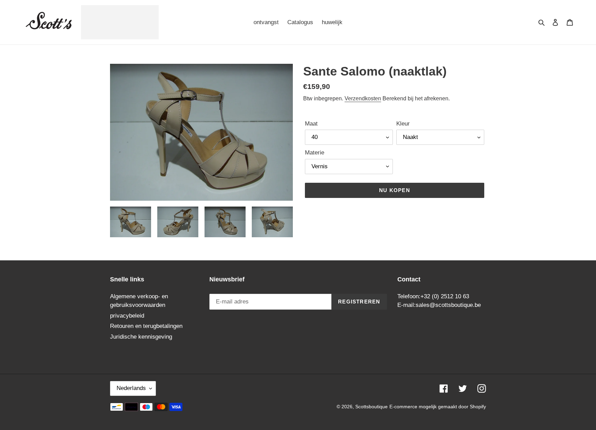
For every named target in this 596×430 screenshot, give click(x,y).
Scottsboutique (371, 406)
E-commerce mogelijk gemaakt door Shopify (437, 406)
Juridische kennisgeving (141, 336)
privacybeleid (127, 315)
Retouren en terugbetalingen (146, 326)
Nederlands (131, 388)
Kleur (403, 123)
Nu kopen (394, 190)
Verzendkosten (363, 98)
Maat (311, 123)
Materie (314, 152)
